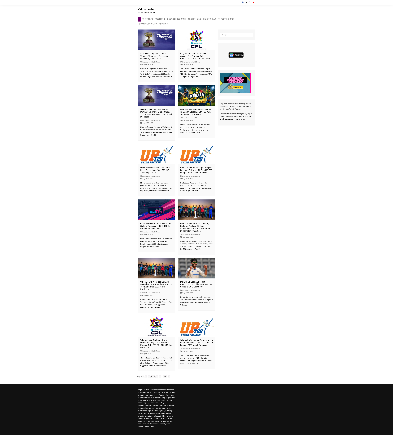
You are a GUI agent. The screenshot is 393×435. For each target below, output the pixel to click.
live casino (226, 106)
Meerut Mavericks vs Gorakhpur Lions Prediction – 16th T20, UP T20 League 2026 (155, 170)
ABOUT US (163, 24)
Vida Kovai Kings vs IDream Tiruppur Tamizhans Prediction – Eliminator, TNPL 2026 (154, 56)
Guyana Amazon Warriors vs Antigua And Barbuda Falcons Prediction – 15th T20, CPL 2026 (195, 56)
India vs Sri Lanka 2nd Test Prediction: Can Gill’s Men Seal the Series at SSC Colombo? (196, 284)
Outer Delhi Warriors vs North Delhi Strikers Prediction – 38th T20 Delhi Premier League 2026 (156, 226)
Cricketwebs (146, 9)
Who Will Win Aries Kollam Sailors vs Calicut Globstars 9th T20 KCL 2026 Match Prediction (195, 111)
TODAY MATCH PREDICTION (153, 19)
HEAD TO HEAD (209, 19)
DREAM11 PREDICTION (176, 19)
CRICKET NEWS (194, 19)
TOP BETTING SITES (226, 19)
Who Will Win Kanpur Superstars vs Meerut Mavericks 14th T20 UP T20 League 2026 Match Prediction (196, 342)
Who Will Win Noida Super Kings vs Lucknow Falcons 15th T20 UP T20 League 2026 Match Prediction (196, 170)
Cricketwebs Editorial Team (151, 62)
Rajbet (249, 114)
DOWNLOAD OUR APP (148, 24)
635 (165, 377)
